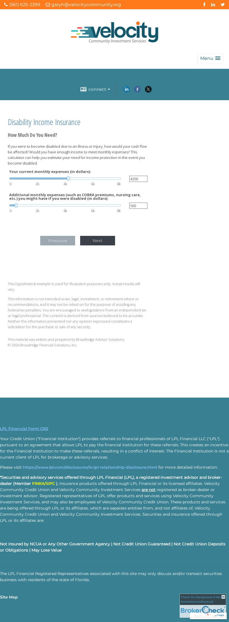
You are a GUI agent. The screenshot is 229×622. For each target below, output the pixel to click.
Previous (57, 240)
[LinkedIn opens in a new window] (126, 91)
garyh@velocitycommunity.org (86, 4)
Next (98, 240)
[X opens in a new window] (148, 91)
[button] (210, 58)
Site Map (9, 597)
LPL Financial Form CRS (24, 428)
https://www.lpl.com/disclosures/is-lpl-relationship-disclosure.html (90, 467)
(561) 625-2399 (24, 4)
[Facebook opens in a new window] (137, 91)
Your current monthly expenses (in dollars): (50, 171)
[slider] (65, 178)
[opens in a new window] (204, 4)
